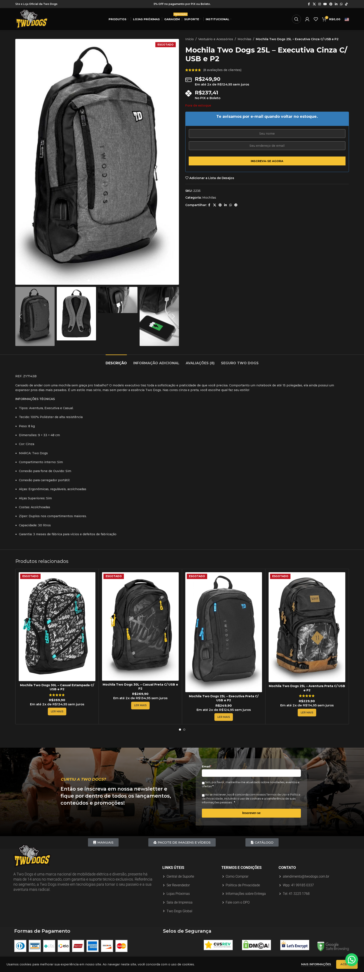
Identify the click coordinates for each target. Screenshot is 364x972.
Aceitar (346, 964)
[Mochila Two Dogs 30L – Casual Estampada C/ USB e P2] (57, 626)
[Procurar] (296, 19)
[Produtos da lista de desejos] (316, 19)
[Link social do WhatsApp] (341, 4)
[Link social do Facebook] (309, 4)
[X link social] (314, 4)
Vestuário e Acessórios (215, 39)
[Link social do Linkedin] (336, 4)
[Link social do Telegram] (236, 205)
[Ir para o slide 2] (93, 280)
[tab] (116, 360)
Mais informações (316, 964)
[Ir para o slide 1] (89, 280)
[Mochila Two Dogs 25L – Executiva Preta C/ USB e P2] (223, 632)
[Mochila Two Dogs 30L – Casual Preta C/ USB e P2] (140, 626)
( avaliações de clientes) (222, 70)
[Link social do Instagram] (319, 4)
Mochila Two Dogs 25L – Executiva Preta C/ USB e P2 (223, 698)
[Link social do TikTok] (346, 4)
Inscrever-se (251, 813)
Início (189, 39)
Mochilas (244, 39)
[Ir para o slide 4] (101, 280)
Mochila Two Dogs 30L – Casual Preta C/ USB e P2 (140, 687)
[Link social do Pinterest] (331, 4)
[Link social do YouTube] (325, 4)
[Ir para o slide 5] (106, 280)
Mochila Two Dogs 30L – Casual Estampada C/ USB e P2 (57, 687)
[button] (20, 316)
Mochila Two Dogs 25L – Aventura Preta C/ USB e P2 (307, 688)
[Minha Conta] (307, 19)
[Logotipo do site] (31, 19)
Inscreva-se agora (267, 161)
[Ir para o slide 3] (97, 280)
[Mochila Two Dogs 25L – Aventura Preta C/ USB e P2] (307, 627)
